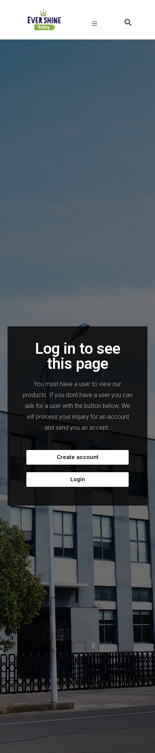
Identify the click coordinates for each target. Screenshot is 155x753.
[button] (77, 457)
